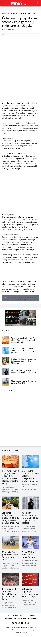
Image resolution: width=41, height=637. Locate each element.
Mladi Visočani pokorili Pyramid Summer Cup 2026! (23, 382)
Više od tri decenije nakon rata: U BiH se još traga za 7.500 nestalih (24, 371)
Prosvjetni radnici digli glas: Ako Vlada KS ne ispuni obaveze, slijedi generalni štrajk (24, 340)
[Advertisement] (20, 81)
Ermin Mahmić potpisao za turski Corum (29, 555)
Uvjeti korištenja (10, 618)
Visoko (8, 615)
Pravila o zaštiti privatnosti (27, 618)
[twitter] (16, 623)
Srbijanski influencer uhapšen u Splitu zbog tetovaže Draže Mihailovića (23, 361)
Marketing (23, 615)
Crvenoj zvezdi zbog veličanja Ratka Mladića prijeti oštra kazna (9, 594)
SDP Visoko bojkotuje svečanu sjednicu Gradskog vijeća (30, 593)
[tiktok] (25, 623)
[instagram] (19, 623)
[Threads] (28, 623)
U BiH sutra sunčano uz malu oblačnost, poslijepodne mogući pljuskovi (23, 350)
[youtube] (22, 623)
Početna (4, 13)
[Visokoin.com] (19, 3)
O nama (15, 615)
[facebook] (13, 623)
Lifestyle (12, 13)
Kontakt (32, 615)
